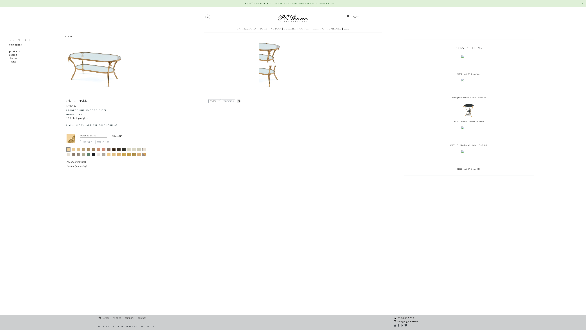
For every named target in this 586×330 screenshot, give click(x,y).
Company (129, 317)
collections (15, 44)
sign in (356, 16)
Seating (13, 54)
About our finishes (76, 161)
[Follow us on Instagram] (396, 325)
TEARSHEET (215, 101)
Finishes (117, 317)
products (14, 51)
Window (275, 28)
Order (106, 317)
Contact (142, 317)
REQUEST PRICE (103, 142)
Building (290, 28)
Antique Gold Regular (92, 125)
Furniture (334, 28)
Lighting (318, 28)
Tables (70, 36)
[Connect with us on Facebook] (399, 325)
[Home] (99, 317)
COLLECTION (228, 101)
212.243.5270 (406, 317)
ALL (346, 28)
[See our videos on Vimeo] (407, 325)
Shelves (13, 58)
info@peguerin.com (408, 321)
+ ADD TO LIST (87, 142)
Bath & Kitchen (247, 28)
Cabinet (304, 28)
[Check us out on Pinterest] (403, 325)
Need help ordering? (77, 165)
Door (263, 28)
